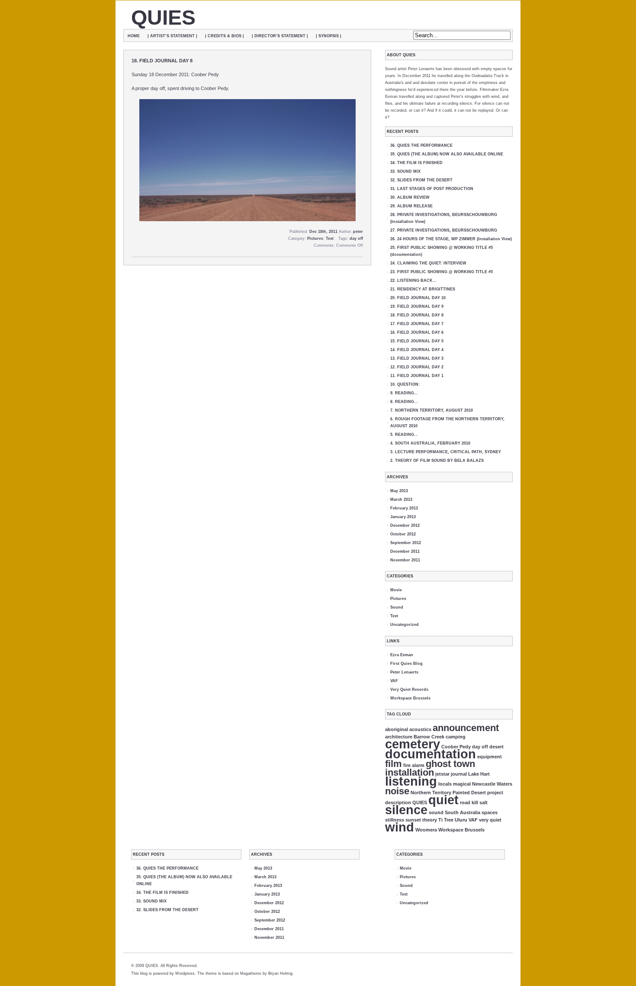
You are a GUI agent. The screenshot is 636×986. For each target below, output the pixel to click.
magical (462, 783)
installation (409, 772)
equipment (489, 756)
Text (330, 238)
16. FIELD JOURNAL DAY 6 (416, 332)
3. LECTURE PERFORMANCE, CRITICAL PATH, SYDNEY (445, 452)
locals (445, 783)
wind (399, 827)
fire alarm (413, 765)
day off (356, 238)
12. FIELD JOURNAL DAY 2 (416, 367)
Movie (396, 590)
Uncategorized (404, 624)
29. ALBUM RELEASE (411, 206)
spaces (490, 812)
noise (397, 791)
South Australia (462, 812)
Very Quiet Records (409, 689)
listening (411, 781)
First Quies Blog (406, 663)
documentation (430, 754)
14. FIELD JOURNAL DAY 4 (416, 350)
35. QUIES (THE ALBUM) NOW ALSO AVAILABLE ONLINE (446, 154)
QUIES (163, 17)
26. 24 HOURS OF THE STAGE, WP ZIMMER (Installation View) (451, 239)
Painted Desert (469, 792)
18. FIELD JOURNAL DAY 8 (162, 60)
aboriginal (396, 729)
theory (429, 819)
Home (134, 36)
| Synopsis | (328, 36)
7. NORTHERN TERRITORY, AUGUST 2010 (431, 410)
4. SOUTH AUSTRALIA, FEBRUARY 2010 (430, 443)
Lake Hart (479, 774)
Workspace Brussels (410, 698)
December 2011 (405, 551)
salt (483, 802)
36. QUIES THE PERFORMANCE (421, 145)
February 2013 (404, 508)
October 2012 (403, 534)
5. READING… (404, 434)
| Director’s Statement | (280, 36)
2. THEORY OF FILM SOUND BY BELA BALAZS (437, 460)
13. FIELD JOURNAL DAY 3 (416, 358)
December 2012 (405, 525)
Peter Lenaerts (404, 672)
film (393, 763)
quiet (443, 800)
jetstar (442, 774)
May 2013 (399, 491)
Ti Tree (445, 819)
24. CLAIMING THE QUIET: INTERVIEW (428, 263)
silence (406, 809)
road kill (469, 802)
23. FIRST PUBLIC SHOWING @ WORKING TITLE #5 (441, 272)
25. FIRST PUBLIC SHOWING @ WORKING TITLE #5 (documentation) (441, 251)
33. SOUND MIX (405, 171)
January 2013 (403, 517)
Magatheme (250, 973)
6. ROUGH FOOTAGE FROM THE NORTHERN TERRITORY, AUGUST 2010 (447, 422)
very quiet (490, 819)
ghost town (450, 763)
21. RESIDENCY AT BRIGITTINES (422, 289)
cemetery (412, 744)
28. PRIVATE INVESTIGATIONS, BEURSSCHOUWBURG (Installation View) (443, 218)
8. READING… (404, 402)
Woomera (426, 829)
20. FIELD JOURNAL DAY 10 (418, 298)
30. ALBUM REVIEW (410, 197)
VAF (394, 681)
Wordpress (185, 973)
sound (436, 812)
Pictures (315, 238)
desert (496, 746)
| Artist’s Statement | (172, 36)
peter (358, 231)
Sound (396, 607)
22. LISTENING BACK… (413, 280)
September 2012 (405, 543)
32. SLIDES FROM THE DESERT (421, 180)
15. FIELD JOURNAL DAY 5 (416, 341)
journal (459, 774)
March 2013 (401, 499)
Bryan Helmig (280, 973)
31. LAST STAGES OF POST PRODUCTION (431, 189)
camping (456, 736)
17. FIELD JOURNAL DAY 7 (416, 324)
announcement (466, 727)
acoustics (420, 729)
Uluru (461, 819)
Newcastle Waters (492, 783)
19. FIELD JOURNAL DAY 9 (416, 306)
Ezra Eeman (401, 655)
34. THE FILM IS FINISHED (416, 163)
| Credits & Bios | (224, 36)
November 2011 (405, 560)
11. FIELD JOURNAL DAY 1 (416, 376)
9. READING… (404, 393)
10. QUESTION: (405, 384)
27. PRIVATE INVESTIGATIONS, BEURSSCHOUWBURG (443, 230)
